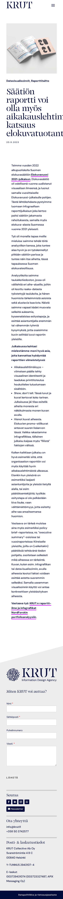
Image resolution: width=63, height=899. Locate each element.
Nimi (10, 703)
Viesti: (11, 743)
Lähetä (12, 777)
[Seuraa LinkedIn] (14, 802)
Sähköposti (13, 716)
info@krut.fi (13, 827)
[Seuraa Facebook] (8, 802)
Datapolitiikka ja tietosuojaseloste (37, 894)
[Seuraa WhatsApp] (27, 802)
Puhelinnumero (15, 730)
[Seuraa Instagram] (20, 802)
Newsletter (17, 808)
